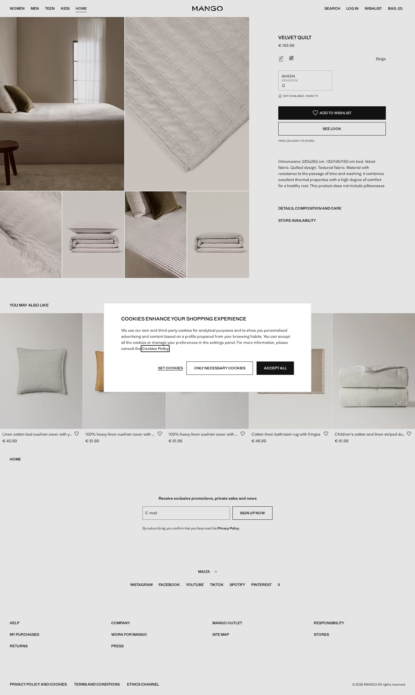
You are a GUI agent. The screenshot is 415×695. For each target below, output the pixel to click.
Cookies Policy (155, 348)
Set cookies (170, 368)
